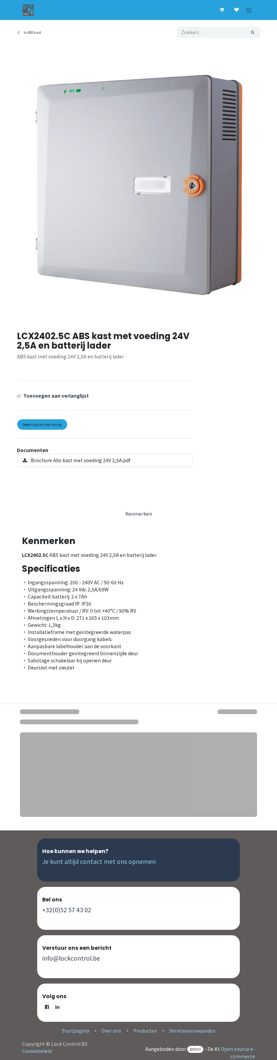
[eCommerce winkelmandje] (222, 10)
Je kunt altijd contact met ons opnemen (99, 861)
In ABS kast (32, 32)
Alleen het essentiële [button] (195, 1049)
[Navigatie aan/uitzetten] (249, 10)
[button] (56, 395)
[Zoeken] (252, 32)
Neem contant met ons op (42, 424)
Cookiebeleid (233, 1030)
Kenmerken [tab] (138, 513)
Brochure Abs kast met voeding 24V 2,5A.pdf (80, 460)
